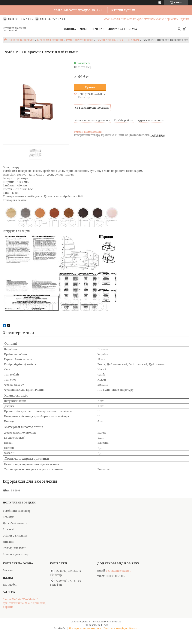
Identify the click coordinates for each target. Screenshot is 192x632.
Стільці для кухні (14, 548)
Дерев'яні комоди (15, 523)
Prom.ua (116, 621)
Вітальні (8, 529)
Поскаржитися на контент (85, 628)
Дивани (8, 541)
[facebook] (4, 326)
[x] (8, 326)
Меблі (84, 29)
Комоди (8, 517)
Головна (69, 29)
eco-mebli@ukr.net (118, 570)
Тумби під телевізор (79, 39)
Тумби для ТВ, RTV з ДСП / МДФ (118, 39)
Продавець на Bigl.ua (96, 625)
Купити (90, 87)
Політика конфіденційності (121, 628)
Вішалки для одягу (16, 554)
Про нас (98, 29)
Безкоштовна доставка (94, 107)
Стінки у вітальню (15, 535)
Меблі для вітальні (50, 39)
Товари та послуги (21, 39)
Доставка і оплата (122, 29)
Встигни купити (122, 10)
